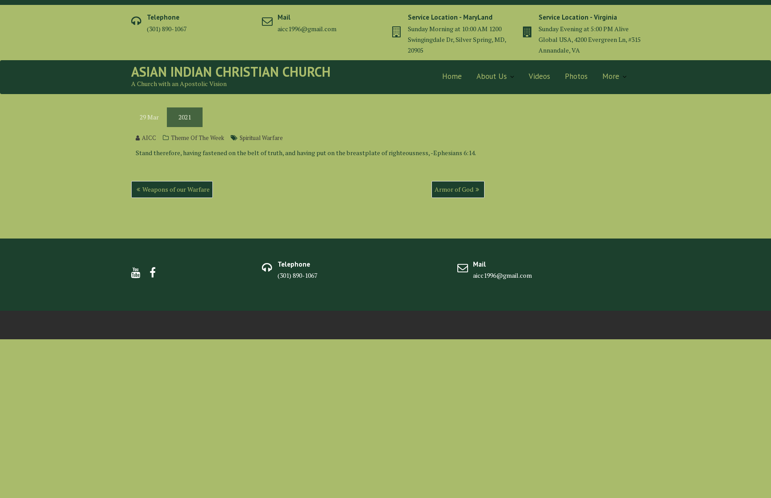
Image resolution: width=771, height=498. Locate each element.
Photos (576, 76)
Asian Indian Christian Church (231, 71)
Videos (539, 76)
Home (452, 76)
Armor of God (454, 189)
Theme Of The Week (197, 138)
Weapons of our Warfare (176, 189)
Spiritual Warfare (261, 138)
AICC (149, 138)
